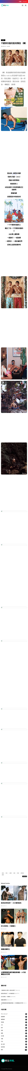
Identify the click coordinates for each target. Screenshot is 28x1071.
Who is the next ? (4, 1013)
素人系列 (4, 956)
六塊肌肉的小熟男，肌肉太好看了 (8, 990)
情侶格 (2, 1022)
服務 (2, 1033)
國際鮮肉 (4, 933)
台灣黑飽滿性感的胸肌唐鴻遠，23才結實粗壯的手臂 (12, 1003)
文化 (2, 1024)
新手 (2, 1027)
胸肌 (3, 874)
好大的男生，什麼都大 (8, 926)
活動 (2, 1038)
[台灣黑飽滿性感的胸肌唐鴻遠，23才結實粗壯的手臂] (14, 962)
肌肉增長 (3, 1046)
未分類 (2, 1035)
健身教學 (3, 1016)
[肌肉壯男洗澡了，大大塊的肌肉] (14, 893)
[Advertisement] (14, 21)
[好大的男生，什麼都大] (14, 916)
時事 (2, 1030)
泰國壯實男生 (5, 949)
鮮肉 (3, 40)
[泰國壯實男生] (14, 939)
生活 (2, 1041)
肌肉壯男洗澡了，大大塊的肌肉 (11, 903)
